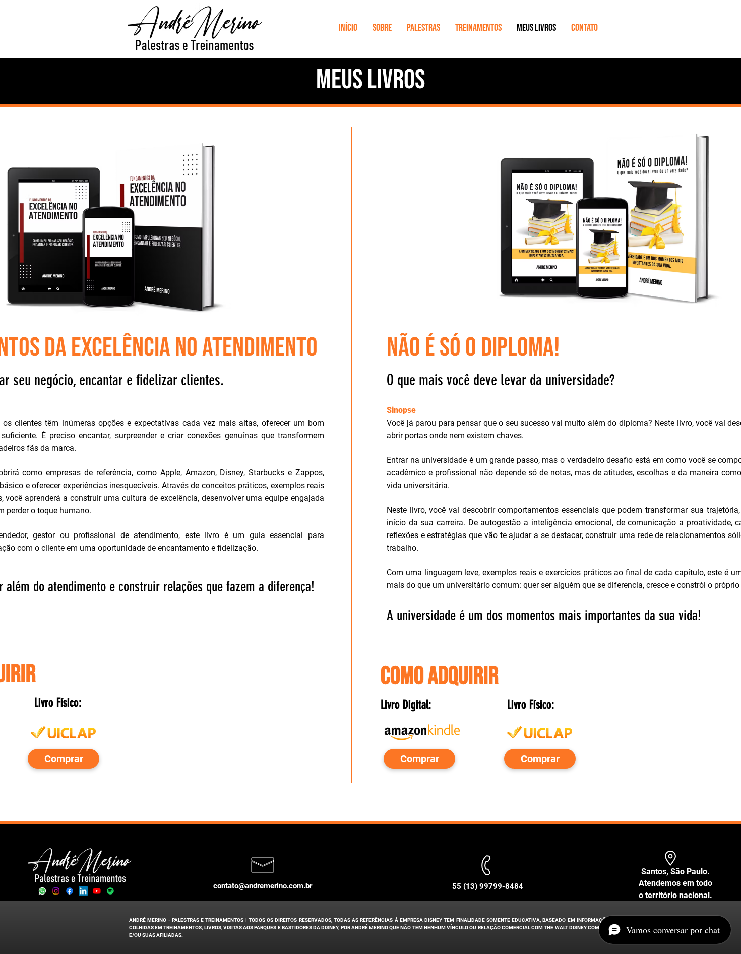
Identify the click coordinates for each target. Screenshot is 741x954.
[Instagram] (55, 891)
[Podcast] (110, 891)
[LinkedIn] (83, 891)
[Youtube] (96, 891)
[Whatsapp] (42, 891)
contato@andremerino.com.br (262, 885)
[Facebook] (69, 891)
